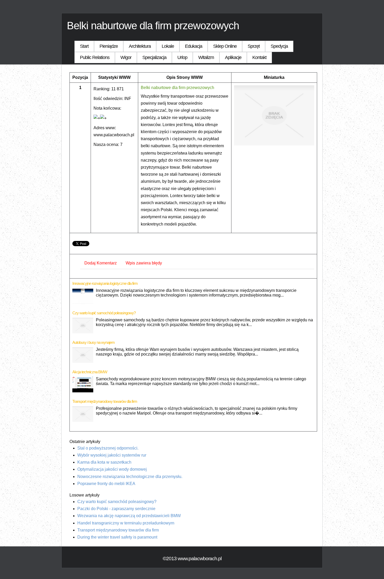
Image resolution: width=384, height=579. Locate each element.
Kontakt (259, 57)
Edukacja (193, 46)
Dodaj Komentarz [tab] (100, 263)
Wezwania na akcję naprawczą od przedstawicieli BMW (129, 515)
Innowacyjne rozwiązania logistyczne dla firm (105, 283)
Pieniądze (109, 46)
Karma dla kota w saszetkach (104, 462)
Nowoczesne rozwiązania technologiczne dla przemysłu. (129, 476)
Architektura (140, 46)
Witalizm (206, 57)
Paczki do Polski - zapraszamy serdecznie (116, 508)
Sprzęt (254, 46)
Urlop (182, 57)
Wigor (125, 57)
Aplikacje (233, 57)
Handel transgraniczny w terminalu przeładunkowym (125, 523)
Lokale (168, 46)
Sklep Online (225, 46)
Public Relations (94, 57)
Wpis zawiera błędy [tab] (144, 263)
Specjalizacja (154, 57)
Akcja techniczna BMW (89, 372)
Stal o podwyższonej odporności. (107, 448)
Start (84, 46)
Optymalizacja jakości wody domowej (112, 469)
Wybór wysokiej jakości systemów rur (111, 455)
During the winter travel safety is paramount (117, 537)
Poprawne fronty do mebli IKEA (106, 483)
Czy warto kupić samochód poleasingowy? (104, 313)
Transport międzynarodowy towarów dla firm (104, 401)
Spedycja (279, 46)
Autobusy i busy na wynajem (93, 342)
